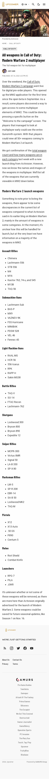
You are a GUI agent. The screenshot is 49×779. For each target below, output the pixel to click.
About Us (5, 659)
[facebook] (25, 648)
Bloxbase (24, 754)
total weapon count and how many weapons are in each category (24, 155)
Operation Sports (24, 730)
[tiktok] (37, 648)
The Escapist (24, 709)
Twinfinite (24, 689)
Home (4, 43)
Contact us (17, 659)
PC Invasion (24, 734)
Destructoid (24, 717)
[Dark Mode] (38, 4)
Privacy (5, 663)
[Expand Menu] (44, 4)
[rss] (5, 648)
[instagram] (11, 648)
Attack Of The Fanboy (24, 697)
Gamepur (24, 693)
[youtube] (32, 648)
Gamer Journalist (24, 722)
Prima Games (24, 701)
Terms (15, 663)
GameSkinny (24, 726)
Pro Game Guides (24, 685)
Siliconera (24, 705)
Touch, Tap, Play (24, 742)
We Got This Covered (24, 713)
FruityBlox (24, 750)
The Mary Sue (24, 738)
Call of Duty (15, 43)
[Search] (33, 4)
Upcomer (24, 746)
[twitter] (18, 648)
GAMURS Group (41, 762)
